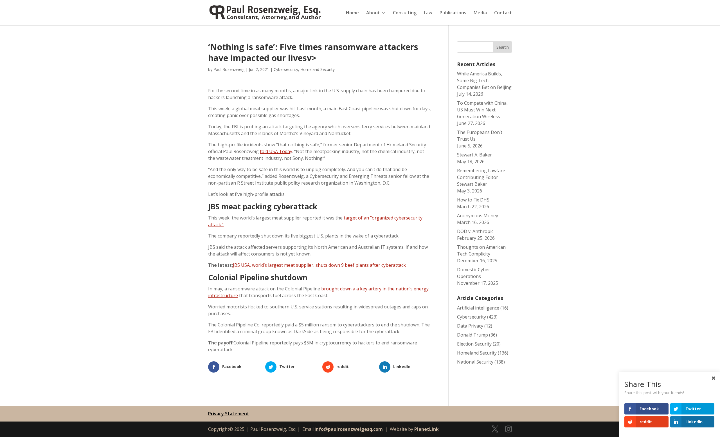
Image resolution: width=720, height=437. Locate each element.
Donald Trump (472, 335)
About (373, 13)
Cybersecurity (286, 69)
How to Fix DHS (473, 200)
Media (480, 13)
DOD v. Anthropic (475, 231)
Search (502, 47)
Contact (503, 13)
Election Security (474, 344)
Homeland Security (317, 69)
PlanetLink (426, 429)
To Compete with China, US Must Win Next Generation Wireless (482, 110)
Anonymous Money (477, 215)
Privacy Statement (228, 414)
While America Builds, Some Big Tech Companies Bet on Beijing (484, 80)
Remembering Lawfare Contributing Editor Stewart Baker (481, 177)
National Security (475, 362)
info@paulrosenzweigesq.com (348, 429)
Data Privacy (470, 326)
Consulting (405, 13)
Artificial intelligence (478, 308)
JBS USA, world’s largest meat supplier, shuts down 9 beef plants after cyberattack (319, 265)
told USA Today (276, 151)
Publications (453, 13)
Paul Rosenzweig (228, 69)
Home (352, 13)
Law (428, 13)
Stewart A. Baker (474, 155)
